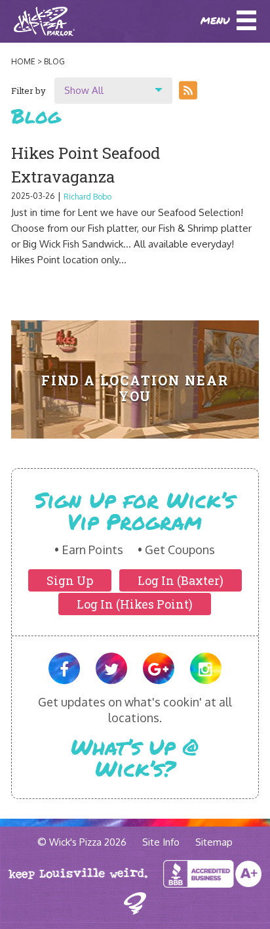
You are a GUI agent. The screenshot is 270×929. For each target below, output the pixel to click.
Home (23, 61)
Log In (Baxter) (180, 580)
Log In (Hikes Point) (135, 604)
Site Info (161, 842)
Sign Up (70, 580)
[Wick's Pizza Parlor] (31, 21)
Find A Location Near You (134, 388)
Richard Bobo (87, 197)
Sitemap (214, 842)
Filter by (28, 91)
